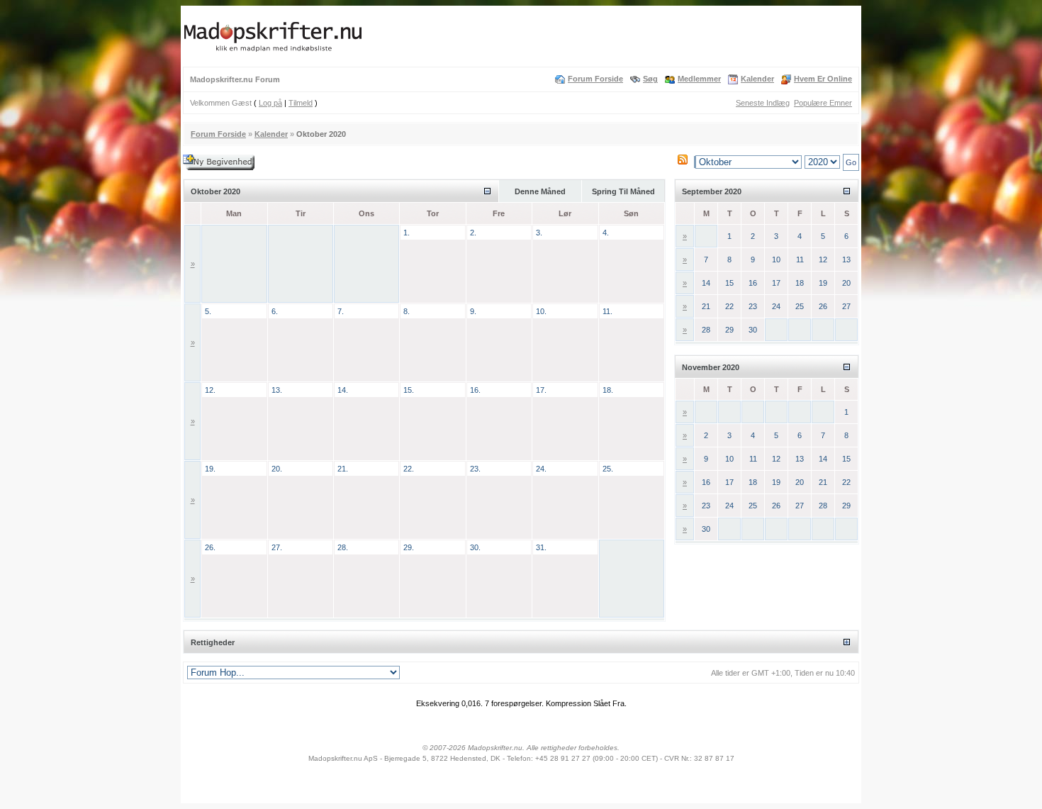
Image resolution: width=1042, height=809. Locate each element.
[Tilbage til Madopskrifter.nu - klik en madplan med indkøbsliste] (273, 52)
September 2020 (711, 191)
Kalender (757, 78)
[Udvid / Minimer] (487, 191)
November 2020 (710, 367)
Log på (270, 103)
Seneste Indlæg (763, 103)
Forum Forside (595, 78)
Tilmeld (300, 103)
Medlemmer (699, 78)
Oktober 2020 (215, 191)
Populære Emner (823, 103)
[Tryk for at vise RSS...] (682, 161)
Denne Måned (540, 191)
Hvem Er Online (823, 78)
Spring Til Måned (623, 191)
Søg (650, 78)
